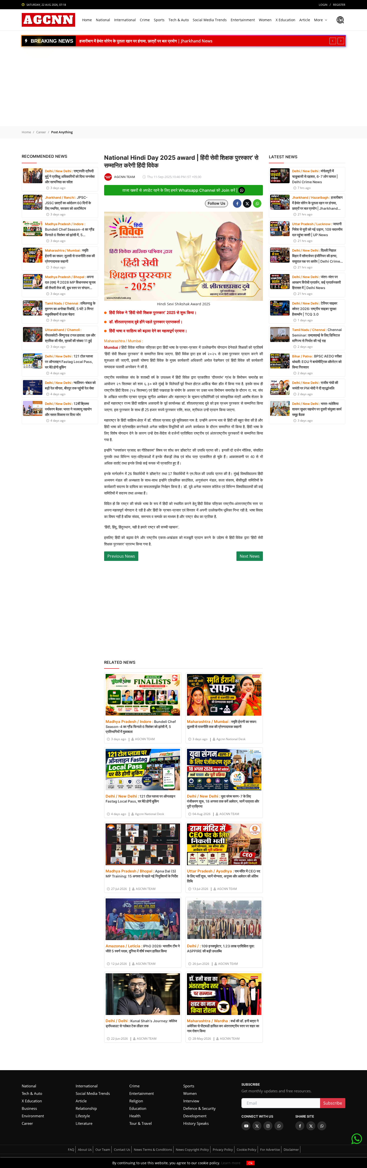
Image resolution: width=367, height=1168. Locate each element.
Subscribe (332, 1103)
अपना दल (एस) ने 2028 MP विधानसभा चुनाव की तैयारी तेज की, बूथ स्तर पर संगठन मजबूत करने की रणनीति (70, 283)
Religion (136, 1100)
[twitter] (256, 1125)
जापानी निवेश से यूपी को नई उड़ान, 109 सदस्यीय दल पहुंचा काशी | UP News (136, 41)
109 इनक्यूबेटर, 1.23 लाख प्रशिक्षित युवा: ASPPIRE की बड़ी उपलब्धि (221, 948)
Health (135, 1115)
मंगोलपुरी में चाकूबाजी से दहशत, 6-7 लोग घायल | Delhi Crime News (315, 176)
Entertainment (141, 1093)
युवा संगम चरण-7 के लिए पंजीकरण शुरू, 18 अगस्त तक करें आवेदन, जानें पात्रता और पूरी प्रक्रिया (223, 801)
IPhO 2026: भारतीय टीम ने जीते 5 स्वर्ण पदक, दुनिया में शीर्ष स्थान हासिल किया (143, 948)
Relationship (86, 1108)
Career (41, 132)
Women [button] (265, 19)
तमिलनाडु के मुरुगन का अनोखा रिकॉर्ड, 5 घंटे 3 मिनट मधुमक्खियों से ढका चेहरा (70, 308)
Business (29, 1108)
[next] (341, 41)
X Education (32, 1100)
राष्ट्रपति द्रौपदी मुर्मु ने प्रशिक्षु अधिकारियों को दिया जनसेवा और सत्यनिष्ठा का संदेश (70, 176)
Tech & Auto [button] (179, 19)
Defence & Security (199, 1108)
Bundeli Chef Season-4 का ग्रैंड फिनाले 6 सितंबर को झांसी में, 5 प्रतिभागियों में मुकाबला (69, 230)
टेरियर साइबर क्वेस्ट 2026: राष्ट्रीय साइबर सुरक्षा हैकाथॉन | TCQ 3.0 (314, 308)
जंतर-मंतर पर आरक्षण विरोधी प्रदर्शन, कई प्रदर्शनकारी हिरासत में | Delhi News (316, 282)
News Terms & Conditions (153, 1149)
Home (87, 19)
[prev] (333, 41)
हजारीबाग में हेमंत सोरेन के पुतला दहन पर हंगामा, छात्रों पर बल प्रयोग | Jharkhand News (317, 203)
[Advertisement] (183, 84)
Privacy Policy (223, 1149)
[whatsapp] (278, 1125)
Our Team (102, 1149)
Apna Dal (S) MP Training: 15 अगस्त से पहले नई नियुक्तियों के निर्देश (142, 873)
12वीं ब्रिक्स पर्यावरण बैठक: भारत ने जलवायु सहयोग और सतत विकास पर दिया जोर (68, 409)
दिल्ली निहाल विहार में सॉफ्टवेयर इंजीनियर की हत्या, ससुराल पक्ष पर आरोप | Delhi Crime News (316, 256)
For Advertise (270, 1149)
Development (194, 1115)
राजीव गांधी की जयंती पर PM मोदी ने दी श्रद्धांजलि (315, 385)
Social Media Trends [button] (210, 19)
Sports (188, 1085)
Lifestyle (83, 1115)
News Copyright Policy (192, 1149)
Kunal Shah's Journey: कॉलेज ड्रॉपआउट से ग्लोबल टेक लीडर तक (141, 1023)
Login (323, 4)
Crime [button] (145, 19)
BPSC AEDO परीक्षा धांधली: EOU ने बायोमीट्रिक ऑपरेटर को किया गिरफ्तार (317, 361)
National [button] (103, 19)
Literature (84, 1123)
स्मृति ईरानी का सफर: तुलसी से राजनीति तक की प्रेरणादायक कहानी (70, 255)
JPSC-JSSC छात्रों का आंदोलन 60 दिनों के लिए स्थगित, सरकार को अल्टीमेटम (68, 202)
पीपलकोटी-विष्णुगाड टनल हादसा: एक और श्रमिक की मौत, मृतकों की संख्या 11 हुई (70, 335)
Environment (33, 1115)
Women (190, 1093)
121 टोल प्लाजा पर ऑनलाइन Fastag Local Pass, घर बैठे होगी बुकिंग (69, 361)
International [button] (125, 19)
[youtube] (245, 1125)
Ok (250, 1163)
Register (339, 4)
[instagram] (267, 1125)
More (318, 19)
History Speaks (196, 1123)
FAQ (71, 1149)
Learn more (230, 1163)
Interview (191, 1100)
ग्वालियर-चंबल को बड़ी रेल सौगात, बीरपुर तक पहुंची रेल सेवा (70, 385)
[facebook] (299, 1125)
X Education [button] (285, 19)
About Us (85, 1149)
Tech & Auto (32, 1093)
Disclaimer (291, 1149)
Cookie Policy (246, 1149)
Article (81, 1100)
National (29, 1085)
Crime (134, 1085)
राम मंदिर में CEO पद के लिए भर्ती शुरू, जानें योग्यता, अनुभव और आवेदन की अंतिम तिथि (223, 876)
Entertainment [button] (243, 19)
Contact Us (122, 1149)
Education (137, 1108)
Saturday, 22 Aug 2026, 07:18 (46, 4)
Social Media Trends (93, 1093)
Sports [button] (159, 19)
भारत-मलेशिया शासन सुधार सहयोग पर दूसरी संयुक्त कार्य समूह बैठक (317, 409)
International (87, 1085)
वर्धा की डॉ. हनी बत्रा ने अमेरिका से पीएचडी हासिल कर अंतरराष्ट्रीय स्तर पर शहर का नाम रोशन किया (223, 1025)
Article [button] (304, 19)
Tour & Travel (140, 1123)
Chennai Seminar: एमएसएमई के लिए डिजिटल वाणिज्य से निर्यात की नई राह (317, 335)
